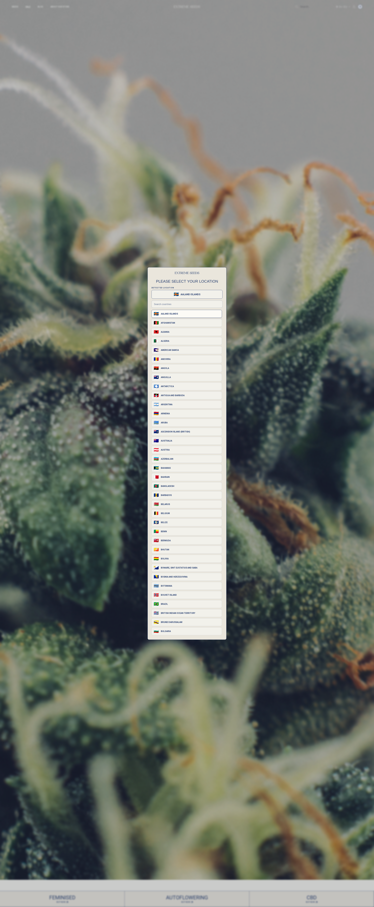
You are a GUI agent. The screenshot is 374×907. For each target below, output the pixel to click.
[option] (186, 314)
